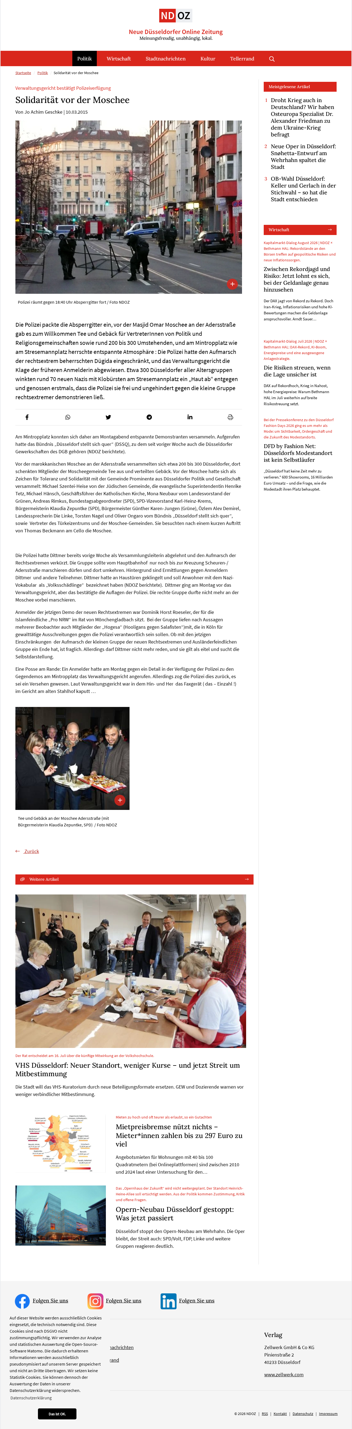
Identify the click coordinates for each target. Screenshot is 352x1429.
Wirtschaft (119, 58)
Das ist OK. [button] (57, 1413)
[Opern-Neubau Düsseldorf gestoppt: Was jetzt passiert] (60, 1215)
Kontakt (280, 1413)
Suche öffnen (272, 58)
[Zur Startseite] (176, 20)
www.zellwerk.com (284, 1374)
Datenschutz (303, 1413)
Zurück (31, 851)
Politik (84, 58)
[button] (27, 417)
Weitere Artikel (44, 879)
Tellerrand (242, 58)
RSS (265, 1413)
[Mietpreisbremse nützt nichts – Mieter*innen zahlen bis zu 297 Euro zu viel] (60, 1143)
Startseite (23, 72)
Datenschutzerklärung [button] (31, 1397)
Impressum (328, 1413)
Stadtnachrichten (166, 58)
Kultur (207, 58)
